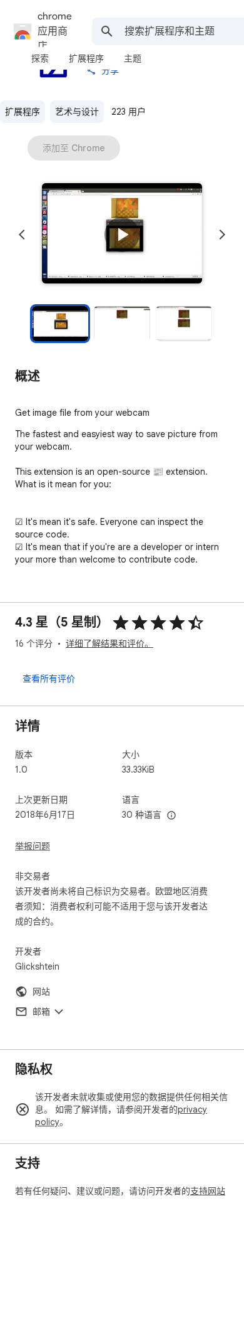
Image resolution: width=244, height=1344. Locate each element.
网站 (41, 991)
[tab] (40, 58)
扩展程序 (22, 111)
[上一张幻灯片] (21, 234)
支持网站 (207, 1191)
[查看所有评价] (49, 678)
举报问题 (32, 846)
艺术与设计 (77, 111)
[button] (122, 234)
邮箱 (41, 1011)
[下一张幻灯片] (222, 234)
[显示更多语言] (171, 815)
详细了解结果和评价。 (109, 643)
